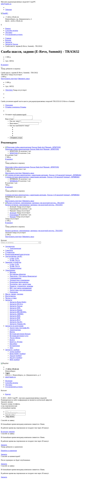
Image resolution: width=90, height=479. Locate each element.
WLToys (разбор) (16, 358)
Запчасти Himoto (16, 310)
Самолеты (9, 250)
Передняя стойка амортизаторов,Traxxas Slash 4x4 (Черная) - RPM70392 (32, 149)
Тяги (11, 348)
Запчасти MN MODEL (18, 312)
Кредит (8, 394)
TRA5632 (9, 90)
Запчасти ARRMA (16, 314)
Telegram (8, 9)
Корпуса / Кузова (16, 342)
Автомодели (10, 246)
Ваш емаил (14, 123)
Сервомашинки (15, 278)
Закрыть (4, 445)
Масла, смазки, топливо (14, 294)
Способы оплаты (11, 30)
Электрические (15, 248)
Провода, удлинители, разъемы (21, 286)
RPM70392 (14, 153)
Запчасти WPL (15, 308)
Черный (13, 217)
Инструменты (10, 296)
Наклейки (13, 344)
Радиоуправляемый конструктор (17, 254)
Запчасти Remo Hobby (18, 302)
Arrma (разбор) (15, 352)
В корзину (5, 65)
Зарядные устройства (13, 262)
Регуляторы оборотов (18, 274)
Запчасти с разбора (12, 350)
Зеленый (13, 213)
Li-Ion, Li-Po (14, 258)
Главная (8, 38)
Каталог (8, 40)
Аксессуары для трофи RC (20, 328)
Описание (9, 105)
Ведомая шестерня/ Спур (19, 336)
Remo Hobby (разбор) (18, 354)
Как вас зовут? (15, 121)
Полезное (8, 381)
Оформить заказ (24, 79)
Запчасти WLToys (16, 304)
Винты (12, 332)
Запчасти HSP (15, 318)
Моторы (13, 272)
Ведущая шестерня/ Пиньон (20, 334)
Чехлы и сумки (11, 298)
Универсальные (15, 268)
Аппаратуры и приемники (20, 280)
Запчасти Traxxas (11, 44)
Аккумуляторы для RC (13, 256)
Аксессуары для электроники (21, 290)
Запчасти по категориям (14, 326)
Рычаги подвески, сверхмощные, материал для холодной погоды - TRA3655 (34, 205)
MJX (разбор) (15, 360)
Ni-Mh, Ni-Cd (15, 260)
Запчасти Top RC (16, 322)
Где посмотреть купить (13, 34)
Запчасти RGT (15, 320)
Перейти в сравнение (9, 451)
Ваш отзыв (9, 119)
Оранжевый (14, 215)
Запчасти (8, 42)
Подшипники (15, 346)
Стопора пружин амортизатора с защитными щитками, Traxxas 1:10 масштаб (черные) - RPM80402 (42, 177)
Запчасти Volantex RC (18, 324)
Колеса (12, 340)
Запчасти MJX (15, 316)
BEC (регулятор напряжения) (21, 288)
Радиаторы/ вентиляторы (19, 282)
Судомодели (9, 252)
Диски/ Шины (15, 338)
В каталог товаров (8, 432)
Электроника (10, 270)
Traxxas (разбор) (16, 356)
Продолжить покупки (9, 79)
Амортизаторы (15, 330)
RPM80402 (14, 181)
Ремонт (8, 28)
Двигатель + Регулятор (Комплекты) (23, 276)
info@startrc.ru (6, 4)
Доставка (8, 32)
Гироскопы (14, 292)
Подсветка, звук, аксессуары (20, 284)
